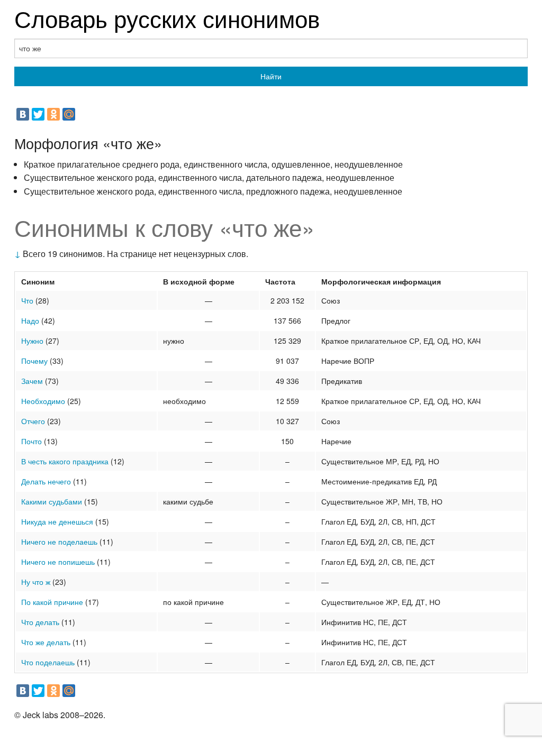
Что (27, 300)
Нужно (32, 340)
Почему (34, 360)
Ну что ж (35, 581)
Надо (30, 320)
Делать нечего (46, 481)
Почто (31, 441)
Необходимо (43, 401)
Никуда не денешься (57, 521)
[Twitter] (38, 114)
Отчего (33, 421)
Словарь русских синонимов (167, 17)
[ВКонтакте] (22, 114)
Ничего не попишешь (58, 561)
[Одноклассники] (53, 114)
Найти (271, 76)
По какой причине (52, 602)
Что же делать (45, 642)
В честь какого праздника (65, 461)
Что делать (40, 622)
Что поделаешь (48, 662)
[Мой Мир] (68, 114)
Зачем (32, 380)
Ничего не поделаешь (59, 541)
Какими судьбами (51, 501)
